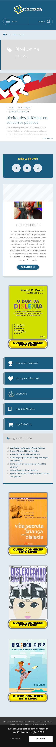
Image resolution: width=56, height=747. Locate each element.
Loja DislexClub (24, 424)
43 (12, 108)
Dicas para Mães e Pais (28, 378)
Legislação (25, 108)
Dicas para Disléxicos (27, 363)
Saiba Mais (26, 267)
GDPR (41, 732)
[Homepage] (28, 10)
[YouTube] (27, 168)
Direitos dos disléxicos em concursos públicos (27, 120)
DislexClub (7, 722)
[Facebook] (16, 168)
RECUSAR (15, 739)
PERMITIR (40, 739)
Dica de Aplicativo (25, 409)
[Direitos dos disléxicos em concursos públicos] (28, 88)
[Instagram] (37, 168)
